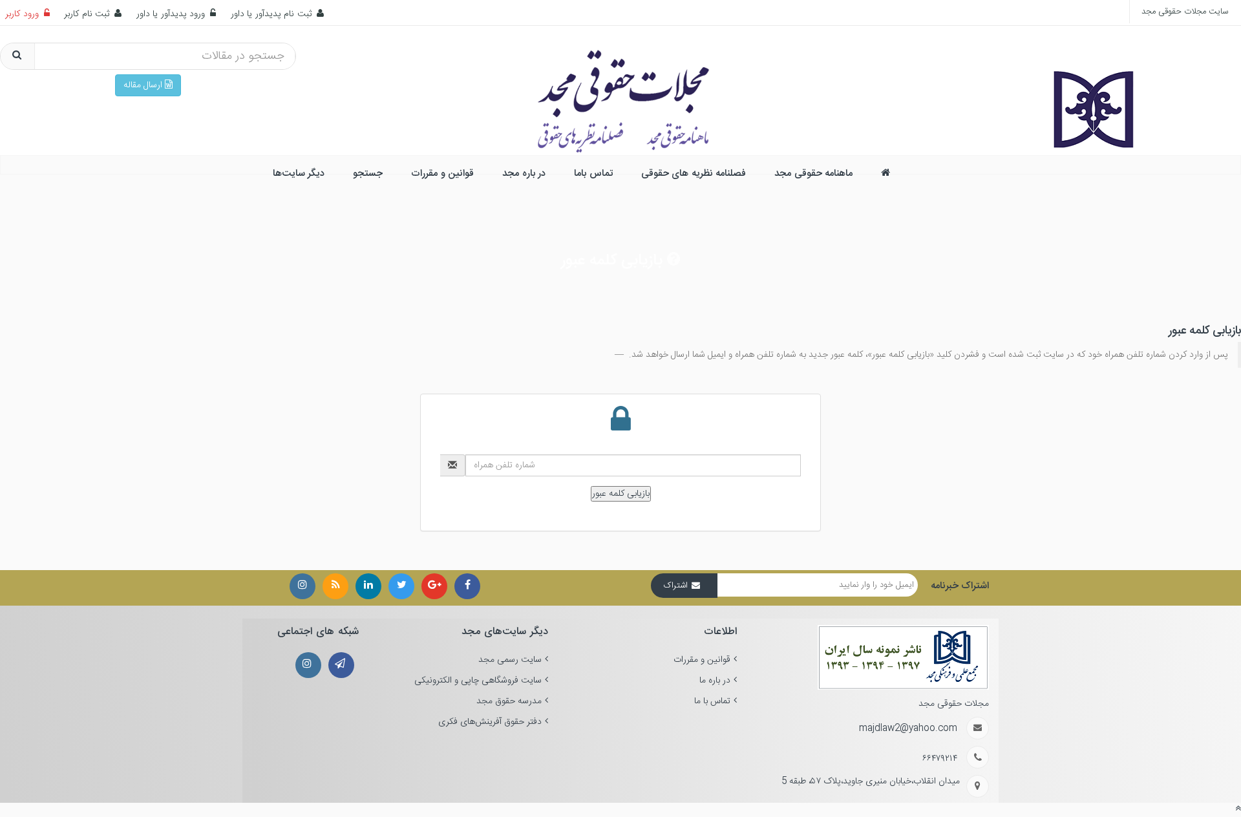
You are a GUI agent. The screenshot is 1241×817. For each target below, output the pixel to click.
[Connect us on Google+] (434, 586)
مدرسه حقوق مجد (509, 701)
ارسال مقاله (144, 85)
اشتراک (676, 585)
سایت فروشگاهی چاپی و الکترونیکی (478, 680)
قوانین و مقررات (702, 660)
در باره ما (714, 680)
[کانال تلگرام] (341, 665)
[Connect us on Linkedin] (368, 586)
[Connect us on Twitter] (401, 586)
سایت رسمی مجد (510, 660)
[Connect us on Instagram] (335, 586)
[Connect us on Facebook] (467, 586)
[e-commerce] (1093, 88)
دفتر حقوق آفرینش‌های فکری (490, 722)
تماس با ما (712, 701)
